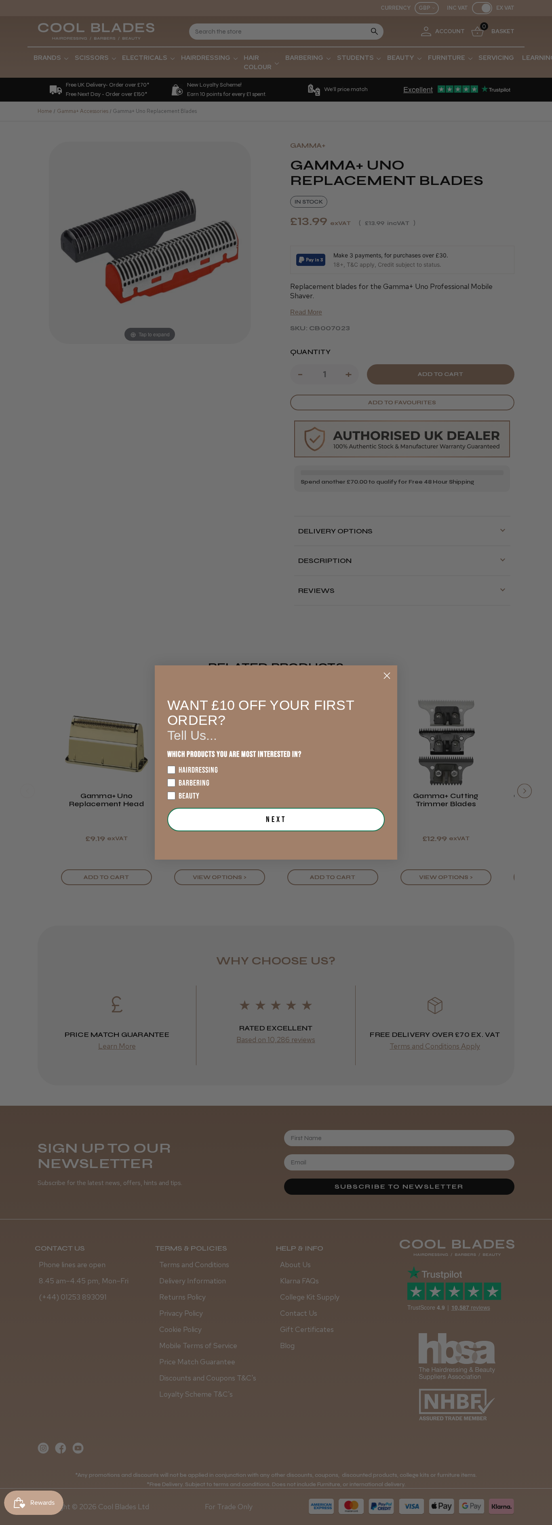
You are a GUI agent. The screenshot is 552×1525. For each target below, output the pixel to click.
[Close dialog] (387, 676)
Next (276, 819)
